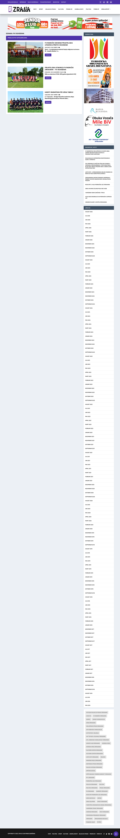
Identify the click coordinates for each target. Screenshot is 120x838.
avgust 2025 (88, 260)
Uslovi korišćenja (33, 2)
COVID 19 (88, 716)
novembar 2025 (90, 248)
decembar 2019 (89, 532)
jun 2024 (87, 316)
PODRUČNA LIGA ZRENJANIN (93, 781)
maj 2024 (88, 320)
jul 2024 (87, 312)
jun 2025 (87, 268)
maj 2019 (87, 561)
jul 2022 (87, 408)
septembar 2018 (90, 593)
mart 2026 (88, 231)
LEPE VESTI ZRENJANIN (92, 757)
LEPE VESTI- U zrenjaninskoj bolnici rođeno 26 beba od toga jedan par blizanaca (98, 172)
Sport (41, 9)
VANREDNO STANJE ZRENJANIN (94, 808)
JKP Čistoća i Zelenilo (92, 733)
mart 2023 (88, 376)
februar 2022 (89, 428)
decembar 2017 (89, 629)
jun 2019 (87, 557)
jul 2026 (87, 215)
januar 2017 (88, 673)
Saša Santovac (90, 798)
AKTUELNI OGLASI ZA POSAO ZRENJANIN (96, 712)
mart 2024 (88, 328)
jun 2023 (87, 364)
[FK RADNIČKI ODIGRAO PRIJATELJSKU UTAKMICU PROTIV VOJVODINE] (25, 52)
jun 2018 (87, 605)
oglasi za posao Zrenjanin (94, 767)
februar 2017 (89, 669)
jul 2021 (87, 456)
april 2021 (88, 468)
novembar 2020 (90, 488)
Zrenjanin (89, 818)
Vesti (35, 9)
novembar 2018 (89, 585)
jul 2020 (87, 504)
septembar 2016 (90, 689)
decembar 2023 (89, 340)
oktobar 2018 (89, 589)
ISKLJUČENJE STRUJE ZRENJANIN (94, 726)
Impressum (23, 2)
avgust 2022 (88, 404)
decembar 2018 (89, 581)
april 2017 (88, 661)
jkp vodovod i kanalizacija (94, 729)
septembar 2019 (90, 544)
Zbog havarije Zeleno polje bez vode (96, 188)
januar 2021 (88, 480)
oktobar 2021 (89, 444)
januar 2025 (88, 288)
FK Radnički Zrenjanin (99, 716)
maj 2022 (87, 416)
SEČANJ (99, 798)
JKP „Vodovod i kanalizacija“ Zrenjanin (97, 740)
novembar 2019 (89, 536)
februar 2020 (89, 524)
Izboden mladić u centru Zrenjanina (96, 202)
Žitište (99, 822)
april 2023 (88, 372)
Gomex (88, 719)
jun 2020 (87, 508)
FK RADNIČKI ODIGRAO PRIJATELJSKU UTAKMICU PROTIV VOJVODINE (59, 44)
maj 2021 (87, 464)
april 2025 (88, 276)
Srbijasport (105, 9)
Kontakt (63, 2)
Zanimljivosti (79, 9)
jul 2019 (87, 553)
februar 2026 (89, 236)
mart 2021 (88, 472)
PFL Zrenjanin (90, 777)
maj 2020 (88, 512)
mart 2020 (88, 520)
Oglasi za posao (50, 9)
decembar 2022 (89, 388)
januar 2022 (88, 432)
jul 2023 (87, 360)
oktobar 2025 (89, 252)
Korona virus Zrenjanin (93, 746)
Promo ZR (69, 9)
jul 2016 (87, 697)
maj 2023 (87, 368)
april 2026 (88, 227)
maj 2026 (87, 223)
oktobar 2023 (89, 348)
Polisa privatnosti (45, 2)
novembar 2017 (89, 633)
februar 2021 (89, 476)
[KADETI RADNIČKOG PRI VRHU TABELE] (25, 101)
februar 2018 (89, 621)
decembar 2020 (89, 484)
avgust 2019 (88, 548)
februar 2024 (89, 332)
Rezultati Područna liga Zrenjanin (96, 794)
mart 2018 (88, 617)
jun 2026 (87, 219)
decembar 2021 (89, 436)
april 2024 (88, 324)
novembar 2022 (90, 392)
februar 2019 (89, 573)
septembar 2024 (90, 304)
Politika (88, 9)
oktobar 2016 (89, 685)
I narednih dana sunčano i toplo (95, 192)
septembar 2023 (90, 352)
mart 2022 (88, 424)
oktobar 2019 (89, 540)
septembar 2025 (90, 256)
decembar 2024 (89, 292)
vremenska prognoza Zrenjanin (95, 815)
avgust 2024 (89, 308)
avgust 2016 (88, 693)
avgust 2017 (88, 645)
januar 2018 (88, 625)
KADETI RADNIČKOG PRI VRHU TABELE (59, 92)
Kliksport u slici (58, 72)
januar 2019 (88, 577)
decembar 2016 (89, 677)
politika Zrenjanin (91, 787)
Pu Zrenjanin (90, 791)
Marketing (56, 2)
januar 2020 (88, 528)
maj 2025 (87, 272)
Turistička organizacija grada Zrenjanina (98, 805)
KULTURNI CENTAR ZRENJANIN (94, 750)
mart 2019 (88, 569)
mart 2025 (88, 280)
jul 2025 (87, 264)
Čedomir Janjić (90, 822)
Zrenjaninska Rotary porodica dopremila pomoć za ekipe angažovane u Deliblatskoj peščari (98, 179)
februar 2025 (89, 284)
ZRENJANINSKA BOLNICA (101, 818)
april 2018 (88, 613)
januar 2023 (88, 384)
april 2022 (88, 420)
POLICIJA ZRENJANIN (91, 784)
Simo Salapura (90, 801)
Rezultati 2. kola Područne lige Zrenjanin (97, 184)
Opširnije (48, 55)
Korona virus (106, 743)
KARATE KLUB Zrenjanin (93, 743)
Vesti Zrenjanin (104, 811)
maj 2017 (87, 657)
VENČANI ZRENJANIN (91, 811)
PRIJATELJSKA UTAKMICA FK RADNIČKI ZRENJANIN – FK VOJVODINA (59, 68)
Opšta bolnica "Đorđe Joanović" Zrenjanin (98, 774)
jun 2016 (87, 701)
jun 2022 (87, 412)
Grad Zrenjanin (90, 722)
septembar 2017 (90, 641)
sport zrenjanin (102, 801)
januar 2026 (88, 240)
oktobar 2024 (89, 300)
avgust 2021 (88, 452)
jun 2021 (87, 460)
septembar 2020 (90, 496)
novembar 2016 (89, 681)
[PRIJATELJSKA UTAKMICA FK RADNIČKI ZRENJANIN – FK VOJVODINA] (25, 77)
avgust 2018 (88, 597)
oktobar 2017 (89, 637)
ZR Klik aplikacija (13, 2)
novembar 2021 (89, 440)
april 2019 (88, 565)
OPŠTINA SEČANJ (90, 770)
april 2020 (88, 516)
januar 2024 (88, 336)
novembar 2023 (90, 344)
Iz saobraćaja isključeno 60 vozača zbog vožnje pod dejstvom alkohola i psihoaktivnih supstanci (97, 152)
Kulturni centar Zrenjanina (94, 753)
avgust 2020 (89, 500)
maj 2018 (87, 609)
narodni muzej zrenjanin (93, 760)
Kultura (61, 9)
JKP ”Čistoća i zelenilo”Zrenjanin (95, 736)
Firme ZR (96, 9)
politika (101, 784)
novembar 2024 (90, 296)
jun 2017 (87, 653)
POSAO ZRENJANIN (105, 787)
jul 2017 (87, 649)
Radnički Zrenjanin (102, 791)
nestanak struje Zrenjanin (94, 764)
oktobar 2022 (89, 396)
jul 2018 (87, 601)
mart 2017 (88, 665)
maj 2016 (87, 705)
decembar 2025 (89, 244)
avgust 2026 (88, 211)
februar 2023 (89, 380)
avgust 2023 (88, 356)
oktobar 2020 (89, 492)
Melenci (103, 757)
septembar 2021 (90, 448)
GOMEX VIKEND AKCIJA (99, 719)
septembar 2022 (90, 400)
